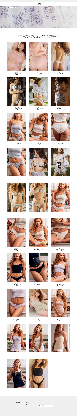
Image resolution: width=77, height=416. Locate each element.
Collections (12, 7)
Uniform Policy (28, 406)
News (8, 402)
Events (8, 404)
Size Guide (27, 402)
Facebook (18, 406)
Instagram (18, 402)
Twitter (17, 404)
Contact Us (27, 404)
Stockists (9, 406)
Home (9, 7)
